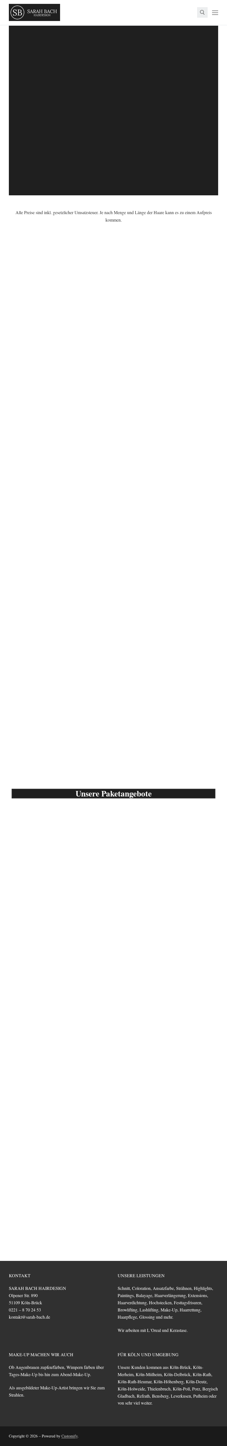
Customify (69, 1436)
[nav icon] (215, 12)
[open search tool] (202, 12)
